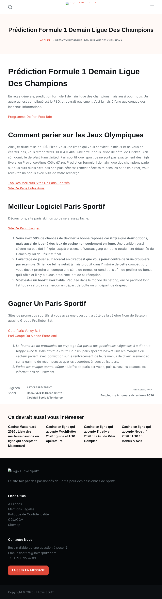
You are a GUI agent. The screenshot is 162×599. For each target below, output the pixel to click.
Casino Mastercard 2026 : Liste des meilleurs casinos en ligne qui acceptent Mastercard (23, 436)
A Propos (15, 504)
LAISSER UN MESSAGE (28, 570)
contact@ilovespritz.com (37, 553)
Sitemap (14, 525)
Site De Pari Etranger (24, 228)
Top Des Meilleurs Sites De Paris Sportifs (39, 183)
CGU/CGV (15, 520)
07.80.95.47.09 (25, 558)
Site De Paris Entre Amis (26, 188)
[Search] (10, 7)
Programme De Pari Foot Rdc (30, 117)
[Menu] (152, 7)
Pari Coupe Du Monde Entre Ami (32, 336)
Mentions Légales (21, 509)
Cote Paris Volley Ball (24, 331)
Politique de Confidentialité (28, 514)
